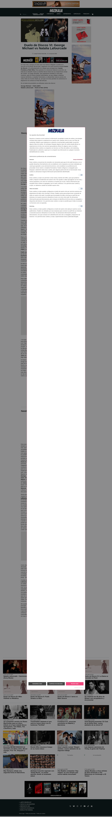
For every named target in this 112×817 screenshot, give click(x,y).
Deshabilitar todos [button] (37, 683)
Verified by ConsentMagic (79, 687)
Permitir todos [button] (74, 683)
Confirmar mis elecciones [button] (56, 683)
